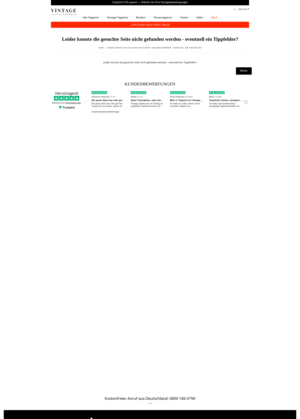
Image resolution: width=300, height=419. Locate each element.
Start (101, 48)
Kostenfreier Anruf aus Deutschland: (137, 398)
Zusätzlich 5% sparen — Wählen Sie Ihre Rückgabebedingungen (150, 2)
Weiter (244, 70)
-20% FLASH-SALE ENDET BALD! (150, 24)
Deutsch (242, 9)
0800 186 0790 (182, 398)
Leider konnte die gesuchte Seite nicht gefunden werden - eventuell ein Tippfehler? (154, 48)
